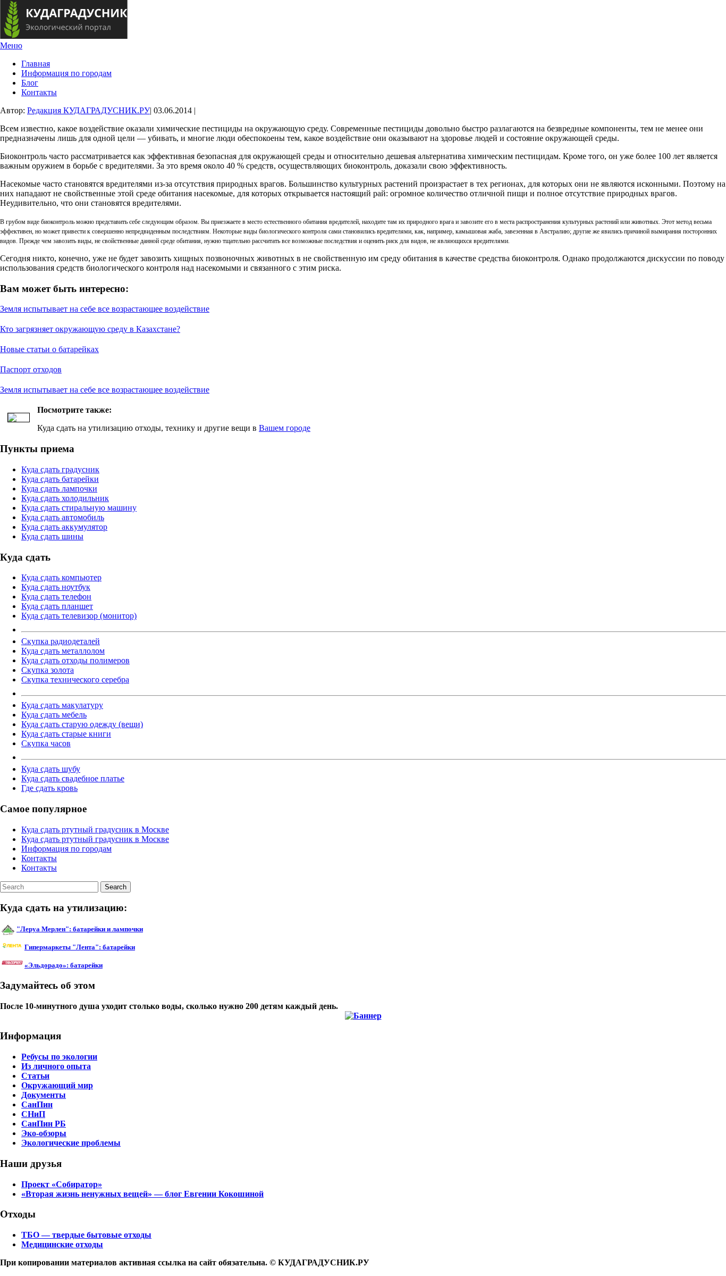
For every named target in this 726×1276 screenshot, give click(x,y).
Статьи (35, 1075)
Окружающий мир (57, 1085)
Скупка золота (47, 669)
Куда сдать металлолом (63, 650)
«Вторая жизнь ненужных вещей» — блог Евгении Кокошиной (142, 1193)
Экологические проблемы (71, 1142)
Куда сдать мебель (54, 714)
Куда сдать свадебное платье (72, 778)
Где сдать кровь (49, 788)
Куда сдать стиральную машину (79, 507)
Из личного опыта (56, 1066)
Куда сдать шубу (50, 768)
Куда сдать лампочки (59, 488)
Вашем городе (284, 427)
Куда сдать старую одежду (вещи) (82, 724)
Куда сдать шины (52, 536)
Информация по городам (66, 73)
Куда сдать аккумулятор (64, 526)
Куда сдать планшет (57, 606)
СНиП (33, 1114)
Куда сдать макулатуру (62, 705)
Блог (29, 82)
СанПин (37, 1104)
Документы (43, 1094)
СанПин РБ (43, 1123)
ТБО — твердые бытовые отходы (86, 1234)
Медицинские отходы (62, 1244)
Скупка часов (46, 743)
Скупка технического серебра (75, 679)
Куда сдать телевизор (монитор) (79, 615)
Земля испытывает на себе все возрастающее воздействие (104, 308)
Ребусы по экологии (59, 1056)
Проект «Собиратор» (61, 1184)
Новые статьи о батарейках (49, 349)
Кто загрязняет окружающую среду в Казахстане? (90, 328)
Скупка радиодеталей (60, 641)
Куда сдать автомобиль (62, 517)
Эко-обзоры (43, 1133)
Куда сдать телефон (56, 596)
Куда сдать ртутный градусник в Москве (95, 829)
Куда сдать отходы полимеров (75, 660)
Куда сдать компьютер (61, 577)
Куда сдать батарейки (60, 478)
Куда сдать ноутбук (55, 586)
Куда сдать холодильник (65, 498)
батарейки (103, 947)
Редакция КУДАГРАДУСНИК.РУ (88, 110)
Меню (11, 45)
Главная (35, 63)
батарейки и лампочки (79, 929)
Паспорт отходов (31, 369)
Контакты (39, 92)
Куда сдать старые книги (66, 733)
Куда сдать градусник (60, 469)
